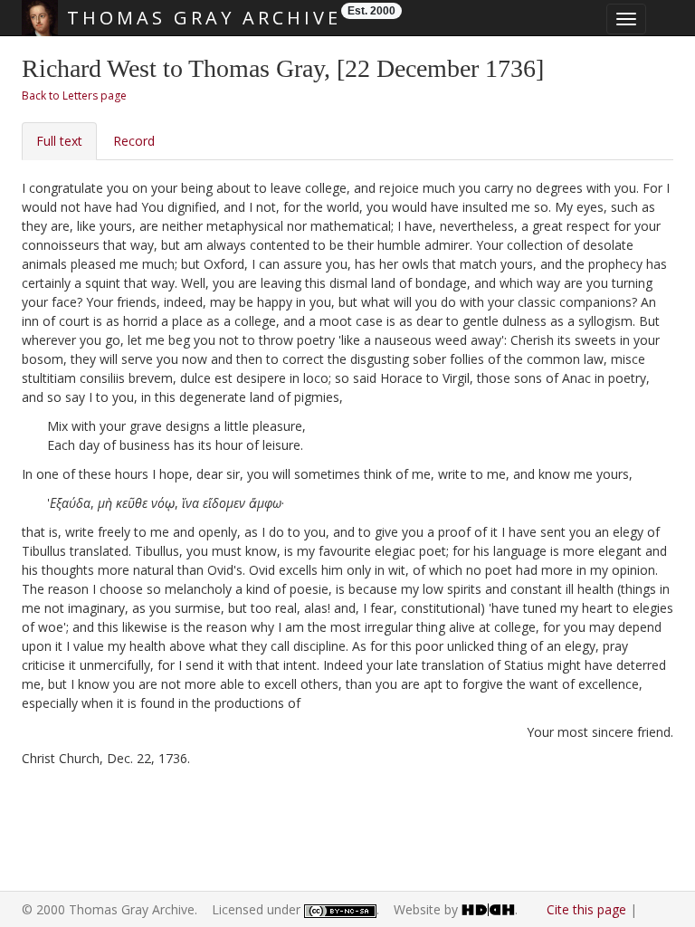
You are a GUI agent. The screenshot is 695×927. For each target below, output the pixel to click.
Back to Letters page (74, 95)
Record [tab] (134, 140)
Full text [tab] (59, 140)
